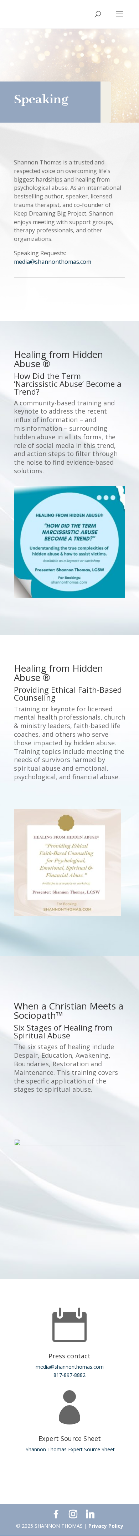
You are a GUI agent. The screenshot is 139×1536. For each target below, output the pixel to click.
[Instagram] (73, 1514)
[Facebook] (56, 1514)
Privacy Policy (105, 1525)
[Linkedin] (90, 1514)
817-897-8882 (69, 1375)
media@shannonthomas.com (52, 262)
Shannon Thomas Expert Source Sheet (69, 1449)
